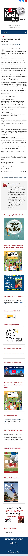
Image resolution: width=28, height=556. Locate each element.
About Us (9, 546)
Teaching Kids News (14, 541)
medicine (3, 178)
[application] (14, 371)
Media (18, 546)
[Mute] (20, 376)
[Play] (6, 376)
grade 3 (9, 177)
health (24, 177)
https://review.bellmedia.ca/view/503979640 (14, 353)
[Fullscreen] (22, 376)
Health (2, 36)
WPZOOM (17, 552)
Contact (14, 546)
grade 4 (13, 177)
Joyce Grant (17, 44)
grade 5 (17, 177)
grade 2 (5, 177)
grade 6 (20, 177)
